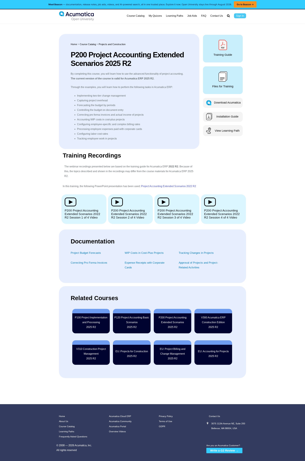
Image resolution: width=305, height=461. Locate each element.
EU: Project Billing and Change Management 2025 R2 (172, 354)
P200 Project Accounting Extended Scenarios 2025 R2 (172, 322)
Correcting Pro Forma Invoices (89, 262)
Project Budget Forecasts (86, 252)
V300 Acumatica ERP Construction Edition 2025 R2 (213, 322)
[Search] (228, 16)
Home (74, 44)
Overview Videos (117, 431)
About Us (63, 421)
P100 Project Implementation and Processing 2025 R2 (91, 322)
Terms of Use (165, 421)
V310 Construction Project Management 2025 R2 (91, 354)
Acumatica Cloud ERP (120, 416)
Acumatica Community (120, 421)
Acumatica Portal (117, 426)
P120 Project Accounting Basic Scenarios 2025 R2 (131, 322)
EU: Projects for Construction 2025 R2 (131, 353)
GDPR (162, 426)
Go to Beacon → (245, 4)
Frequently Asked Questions (73, 436)
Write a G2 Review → (224, 450)
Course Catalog (88, 44)
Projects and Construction (112, 44)
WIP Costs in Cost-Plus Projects (144, 252)
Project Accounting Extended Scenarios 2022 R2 (168, 186)
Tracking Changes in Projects (196, 252)
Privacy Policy (166, 416)
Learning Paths (66, 431)
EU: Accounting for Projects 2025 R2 (213, 353)
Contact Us (214, 416)
